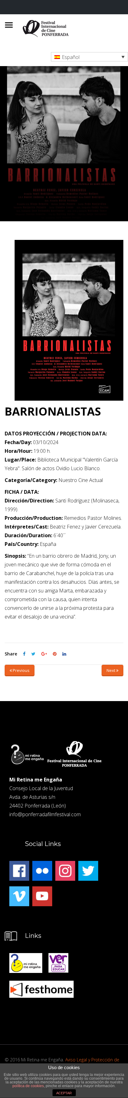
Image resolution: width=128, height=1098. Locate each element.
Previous (21, 670)
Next (111, 670)
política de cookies (28, 1086)
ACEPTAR (64, 1093)
